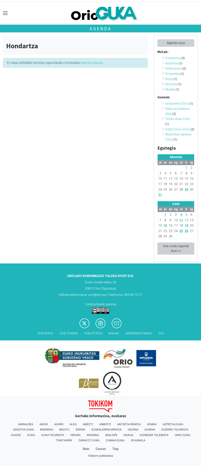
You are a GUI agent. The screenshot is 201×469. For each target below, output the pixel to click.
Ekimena (171, 84)
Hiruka (75, 435)
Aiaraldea (25, 424)
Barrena (46, 429)
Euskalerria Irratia (106, 429)
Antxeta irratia (129, 424)
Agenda (100, 29)
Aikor (43, 424)
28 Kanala (138, 440)
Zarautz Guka (89, 440)
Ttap (115, 449)
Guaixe (16, 435)
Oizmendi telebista (154, 435)
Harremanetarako (138, 333)
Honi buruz (45, 333)
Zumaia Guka (115, 440)
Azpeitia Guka (173, 424)
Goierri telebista (174, 429)
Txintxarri (64, 440)
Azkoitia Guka (23, 429)
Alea (73, 424)
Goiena (149, 429)
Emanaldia (172, 74)
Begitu (64, 429)
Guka (31, 435)
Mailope (111, 435)
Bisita (169, 79)
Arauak (113, 333)
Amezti (88, 424)
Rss (161, 333)
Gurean (101, 449)
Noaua (128, 435)
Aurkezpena (173, 68)
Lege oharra (69, 333)
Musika (170, 89)
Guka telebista (52, 435)
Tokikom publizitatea (100, 455)
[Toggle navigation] (5, 13)
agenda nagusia (91, 63)
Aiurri (58, 424)
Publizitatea (93, 333)
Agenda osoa (176, 43)
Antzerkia (171, 63)
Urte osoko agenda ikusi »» (176, 248)
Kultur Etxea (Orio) (177, 129)
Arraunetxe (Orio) (177, 103)
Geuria (133, 429)
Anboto (105, 424)
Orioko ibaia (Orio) (177, 119)
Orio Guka (182, 435)
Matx (86, 449)
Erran (80, 429)
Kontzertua (172, 58)
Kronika (93, 435)
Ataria (151, 424)
